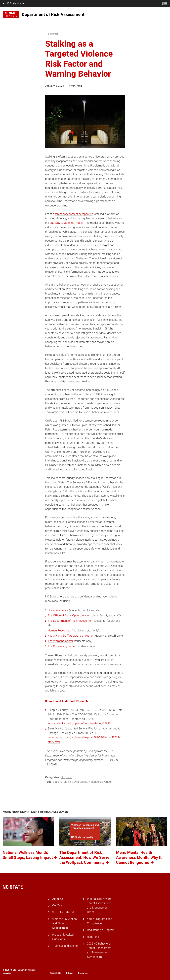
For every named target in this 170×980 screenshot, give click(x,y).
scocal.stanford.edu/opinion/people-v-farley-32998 (79, 723)
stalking (57, 781)
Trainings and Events (65, 945)
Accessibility (55, 973)
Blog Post (66, 777)
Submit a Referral (63, 912)
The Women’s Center (60, 641)
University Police (58, 610)
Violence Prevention (100, 781)
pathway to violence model (66, 222)
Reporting (93, 936)
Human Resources (59, 630)
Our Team (58, 905)
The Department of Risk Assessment (70, 620)
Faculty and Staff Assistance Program (71, 635)
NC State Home (15, 3)
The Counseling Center (62, 646)
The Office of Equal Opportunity (67, 615)
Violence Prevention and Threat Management (64, 923)
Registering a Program (101, 930)
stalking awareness (75, 781)
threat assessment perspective (74, 214)
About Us (58, 898)
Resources (82, 973)
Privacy (69, 973)
